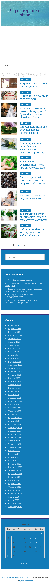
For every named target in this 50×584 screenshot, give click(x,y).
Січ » (28, 563)
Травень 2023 (14, 384)
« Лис (21, 563)
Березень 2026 (15, 325)
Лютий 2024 (13, 355)
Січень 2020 (13, 500)
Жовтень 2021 (14, 431)
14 (36, 542)
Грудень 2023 (14, 361)
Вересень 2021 (15, 434)
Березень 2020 (15, 493)
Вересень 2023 (15, 371)
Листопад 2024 (15, 335)
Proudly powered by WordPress (15, 577)
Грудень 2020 (14, 463)
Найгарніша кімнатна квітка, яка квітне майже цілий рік (33, 232)
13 (30, 542)
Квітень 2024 (14, 348)
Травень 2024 (14, 345)
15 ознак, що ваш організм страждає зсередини (23, 284)
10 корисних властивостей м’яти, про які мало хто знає (32, 164)
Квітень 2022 (14, 414)
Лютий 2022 (13, 421)
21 (36, 547)
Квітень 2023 (14, 388)
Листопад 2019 (15, 506)
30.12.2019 (25, 80)
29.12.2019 (25, 92)
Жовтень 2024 (14, 338)
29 (41, 551)
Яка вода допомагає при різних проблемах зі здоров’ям (21, 301)
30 (8, 556)
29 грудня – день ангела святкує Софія (34, 97)
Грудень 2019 (14, 503)
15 (41, 542)
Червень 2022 (14, 407)
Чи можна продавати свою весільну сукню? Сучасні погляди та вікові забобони (33, 112)
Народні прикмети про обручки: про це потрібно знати (33, 129)
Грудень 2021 (14, 424)
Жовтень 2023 (14, 368)
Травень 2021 (14, 447)
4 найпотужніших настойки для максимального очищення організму (32, 147)
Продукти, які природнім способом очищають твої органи (23, 290)
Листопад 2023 (15, 365)
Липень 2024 (14, 342)
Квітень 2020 (14, 490)
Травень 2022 (14, 411)
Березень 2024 (15, 351)
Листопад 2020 (15, 467)
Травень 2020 (14, 487)
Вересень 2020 (15, 473)
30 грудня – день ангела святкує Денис (34, 85)
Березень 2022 (15, 417)
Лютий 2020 (13, 496)
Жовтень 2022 (14, 398)
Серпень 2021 (14, 437)
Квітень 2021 (14, 450)
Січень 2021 (13, 460)
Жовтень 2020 (14, 470)
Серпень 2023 (14, 374)
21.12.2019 (25, 105)
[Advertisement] (25, 46)
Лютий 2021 (13, 457)
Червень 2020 (14, 483)
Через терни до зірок (25, 13)
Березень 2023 (15, 391)
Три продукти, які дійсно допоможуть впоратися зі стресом (32, 180)
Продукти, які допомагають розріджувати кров (19, 295)
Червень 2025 (14, 328)
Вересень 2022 (15, 401)
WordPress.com (26, 580)
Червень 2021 (14, 444)
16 (8, 547)
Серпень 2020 (14, 477)
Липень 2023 (14, 378)
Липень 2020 (14, 480)
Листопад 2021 (15, 427)
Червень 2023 (14, 381)
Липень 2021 (14, 440)
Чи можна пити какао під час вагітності (33, 197)
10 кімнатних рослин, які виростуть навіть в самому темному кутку (33, 217)
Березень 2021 (15, 454)
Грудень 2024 (14, 332)
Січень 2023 (13, 394)
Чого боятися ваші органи (20, 280)
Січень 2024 (13, 358)
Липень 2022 (14, 404)
